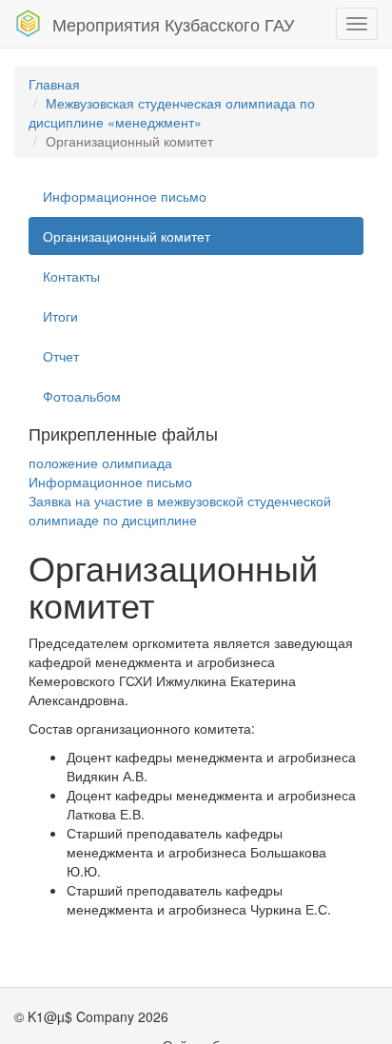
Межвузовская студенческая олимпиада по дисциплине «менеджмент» (172, 112)
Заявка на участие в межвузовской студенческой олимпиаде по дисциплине (180, 510)
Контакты (71, 276)
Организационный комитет (126, 236)
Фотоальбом (82, 395)
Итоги (60, 315)
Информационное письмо (124, 196)
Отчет (61, 355)
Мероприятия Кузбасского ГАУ (173, 23)
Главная (54, 83)
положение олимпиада (100, 462)
